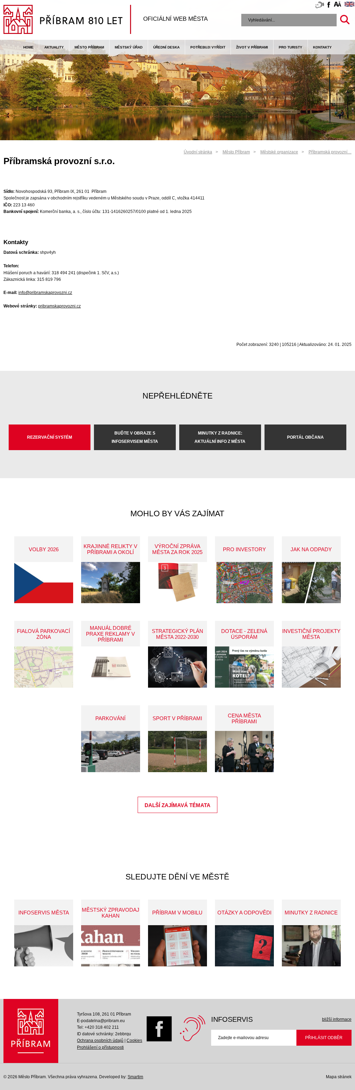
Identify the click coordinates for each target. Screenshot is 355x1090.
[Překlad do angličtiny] (349, 5)
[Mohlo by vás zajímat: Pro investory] (244, 582)
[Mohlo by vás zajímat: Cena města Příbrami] (244, 751)
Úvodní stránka (198, 152)
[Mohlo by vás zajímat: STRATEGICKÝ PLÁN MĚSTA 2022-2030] (177, 667)
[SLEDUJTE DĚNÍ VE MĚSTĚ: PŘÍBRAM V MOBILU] (177, 945)
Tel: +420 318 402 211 (98, 1027)
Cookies (134, 1040)
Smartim (135, 1076)
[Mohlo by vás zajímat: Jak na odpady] (311, 582)
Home (28, 47)
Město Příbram (89, 47)
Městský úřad (128, 47)
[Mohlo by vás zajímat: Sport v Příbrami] (177, 751)
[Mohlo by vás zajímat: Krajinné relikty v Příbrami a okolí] (110, 582)
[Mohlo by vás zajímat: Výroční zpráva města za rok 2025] (177, 582)
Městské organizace (279, 152)
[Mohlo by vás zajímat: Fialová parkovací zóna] (43, 667)
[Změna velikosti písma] (337, 5)
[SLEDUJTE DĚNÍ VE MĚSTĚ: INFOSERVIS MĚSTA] (43, 945)
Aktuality (54, 47)
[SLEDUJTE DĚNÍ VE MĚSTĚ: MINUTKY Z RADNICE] (311, 945)
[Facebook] (159, 1040)
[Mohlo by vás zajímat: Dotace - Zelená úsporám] (244, 667)
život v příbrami (252, 47)
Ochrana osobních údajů (100, 1040)
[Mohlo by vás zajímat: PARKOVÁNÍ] (110, 751)
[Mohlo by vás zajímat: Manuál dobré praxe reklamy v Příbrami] (110, 667)
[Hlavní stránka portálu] (67, 20)
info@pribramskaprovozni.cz (45, 292)
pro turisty (290, 47)
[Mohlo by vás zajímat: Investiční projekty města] (311, 667)
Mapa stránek (339, 1076)
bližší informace (337, 1019)
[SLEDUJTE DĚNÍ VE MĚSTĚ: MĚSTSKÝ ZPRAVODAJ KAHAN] (110, 945)
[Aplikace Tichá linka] (319, 6)
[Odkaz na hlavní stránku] (30, 1031)
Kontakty (322, 47)
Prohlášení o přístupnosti (100, 1047)
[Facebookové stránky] (328, 6)
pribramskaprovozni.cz (59, 306)
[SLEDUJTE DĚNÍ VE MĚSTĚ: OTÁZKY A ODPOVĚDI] (244, 945)
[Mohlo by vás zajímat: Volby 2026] (43, 582)
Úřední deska (166, 47)
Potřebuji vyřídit (207, 47)
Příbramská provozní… (330, 152)
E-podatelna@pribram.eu (101, 1020)
